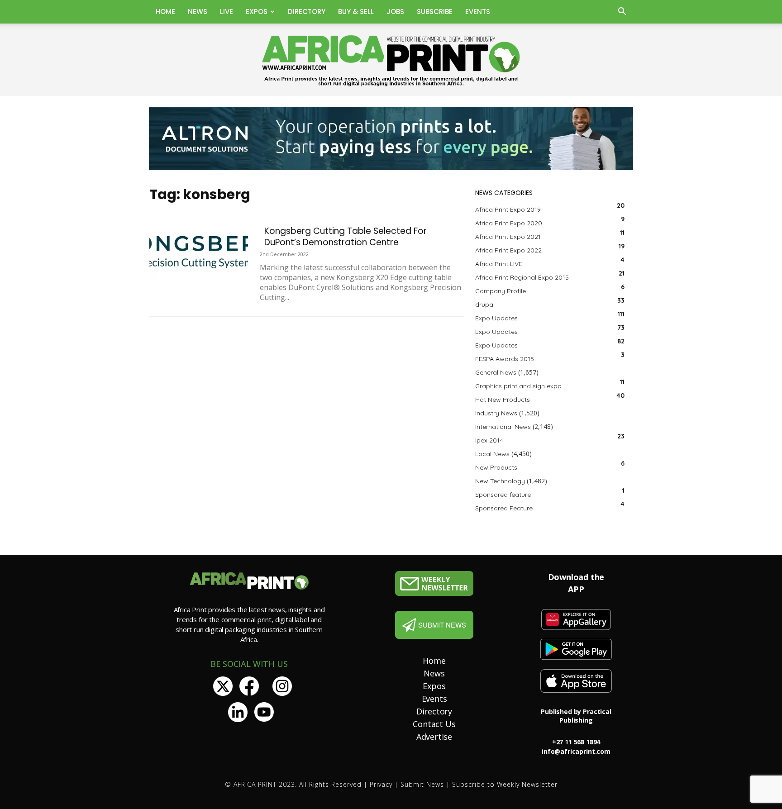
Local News (492, 454)
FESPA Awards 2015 (504, 359)
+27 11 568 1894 (576, 742)
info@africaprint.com (576, 751)
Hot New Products (502, 399)
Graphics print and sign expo (518, 386)
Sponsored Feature (504, 508)
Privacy (381, 784)
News (197, 11)
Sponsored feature (503, 494)
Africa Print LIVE (498, 264)
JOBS (395, 11)
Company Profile (500, 291)
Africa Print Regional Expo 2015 (522, 277)
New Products (496, 467)
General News (495, 372)
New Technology (500, 481)
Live (226, 11)
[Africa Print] (391, 60)
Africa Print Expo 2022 (508, 250)
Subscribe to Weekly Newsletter (505, 784)
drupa (484, 304)
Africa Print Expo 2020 (508, 223)
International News (503, 427)
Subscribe (435, 11)
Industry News (496, 413)
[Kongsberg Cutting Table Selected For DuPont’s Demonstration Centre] (198, 252)
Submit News (422, 784)
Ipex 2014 (489, 440)
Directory (306, 11)
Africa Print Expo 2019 (508, 209)
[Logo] (434, 583)
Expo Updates (496, 318)
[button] (622, 12)
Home (165, 11)
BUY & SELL (356, 11)
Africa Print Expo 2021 (508, 237)
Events (477, 11)
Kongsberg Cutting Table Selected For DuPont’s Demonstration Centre (345, 236)
